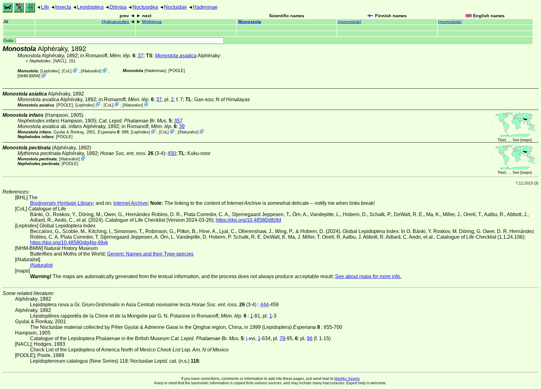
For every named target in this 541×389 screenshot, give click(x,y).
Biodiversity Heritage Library (61, 203)
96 (309, 338)
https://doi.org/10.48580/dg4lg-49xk (69, 242)
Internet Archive (130, 203)
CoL (66, 71)
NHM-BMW (29, 76)
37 (140, 55)
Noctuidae (175, 7)
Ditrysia (118, 7)
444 (264, 304)
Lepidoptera (90, 7)
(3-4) (132, 153)
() (349, 21)
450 (171, 153)
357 (178, 120)
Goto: (9, 40)
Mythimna (152, 21)
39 (182, 126)
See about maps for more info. (368, 276)
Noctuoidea (145, 7)
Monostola (249, 21)
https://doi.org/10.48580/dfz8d (248, 220)
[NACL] (59, 61)
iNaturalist (91, 71)
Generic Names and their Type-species (150, 254)
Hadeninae (205, 7)
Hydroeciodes (115, 21)
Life (45, 7)
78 (282, 338)
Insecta (63, 7)
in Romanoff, (107, 55)
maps (526, 140)
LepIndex (50, 71)
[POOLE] (176, 70)
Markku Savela (347, 378)
